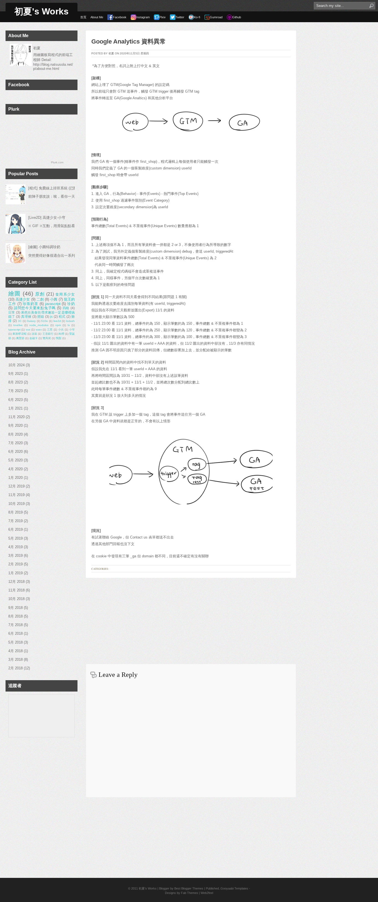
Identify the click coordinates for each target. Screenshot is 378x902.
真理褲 (26, 316)
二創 (40, 299)
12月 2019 (16, 486)
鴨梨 (58, 338)
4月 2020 (15, 469)
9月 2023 (15, 374)
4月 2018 (15, 651)
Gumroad (216, 17)
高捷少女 (22, 299)
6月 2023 (15, 400)
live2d (57, 320)
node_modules (38, 325)
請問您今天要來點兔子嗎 (35, 308)
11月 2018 (16, 590)
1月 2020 (15, 478)
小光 (61, 329)
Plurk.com (57, 162)
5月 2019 (15, 538)
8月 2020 (15, 434)
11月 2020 (16, 417)
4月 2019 (15, 547)
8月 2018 (15, 616)
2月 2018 (15, 668)
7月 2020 (15, 443)
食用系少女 (65, 294)
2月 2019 (15, 564)
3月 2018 (15, 659)
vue (28, 329)
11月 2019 (16, 495)
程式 (62, 316)
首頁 (83, 17)
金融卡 (33, 338)
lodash (70, 320)
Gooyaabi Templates (234, 888)
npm (58, 325)
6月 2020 (15, 451)
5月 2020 (15, 460)
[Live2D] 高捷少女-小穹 (46, 217)
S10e (44, 320)
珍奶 (71, 304)
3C (20, 320)
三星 (50, 329)
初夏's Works (41, 11)
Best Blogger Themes (188, 888)
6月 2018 (15, 633)
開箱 (40, 316)
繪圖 (14, 293)
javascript (53, 304)
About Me (96, 17)
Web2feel (207, 893)
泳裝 (34, 333)
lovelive (18, 325)
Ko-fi (197, 17)
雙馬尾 (47, 338)
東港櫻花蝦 (19, 333)
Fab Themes (189, 893)
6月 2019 (15, 529)
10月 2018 (16, 599)
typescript (14, 329)
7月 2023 (15, 391)
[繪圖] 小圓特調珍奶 (44, 247)
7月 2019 (15, 521)
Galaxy (31, 320)
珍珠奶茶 (30, 304)
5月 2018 (15, 642)
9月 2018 (15, 608)
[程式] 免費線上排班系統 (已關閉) (55, 188)
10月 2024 (16, 365)
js (51, 316)
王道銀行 (48, 333)
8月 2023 (15, 382)
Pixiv (162, 17)
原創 (40, 294)
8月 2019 (15, 512)
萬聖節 (20, 338)
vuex (39, 329)
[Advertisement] (191, 619)
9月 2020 (15, 425)
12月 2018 (16, 582)
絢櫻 (61, 333)
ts (69, 325)
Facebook (119, 17)
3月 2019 (15, 555)
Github (236, 17)
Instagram (143, 17)
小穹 (72, 329)
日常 (11, 312)
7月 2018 (15, 625)
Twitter (179, 17)
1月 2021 (15, 408)
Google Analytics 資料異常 (128, 41)
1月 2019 (15, 573)
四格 (66, 308)
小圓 (53, 299)
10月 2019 (16, 504)
